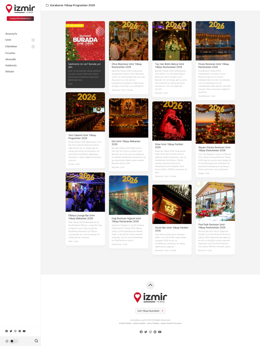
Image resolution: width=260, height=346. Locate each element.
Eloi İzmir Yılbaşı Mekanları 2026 (126, 143)
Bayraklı (158, 93)
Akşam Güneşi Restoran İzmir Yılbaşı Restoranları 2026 (214, 149)
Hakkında (11, 65)
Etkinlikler (11, 46)
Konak (130, 90)
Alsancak (116, 90)
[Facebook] (6, 331)
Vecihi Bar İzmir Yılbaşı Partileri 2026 (171, 229)
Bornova (202, 250)
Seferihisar (116, 244)
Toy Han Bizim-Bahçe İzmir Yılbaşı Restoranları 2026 (169, 65)
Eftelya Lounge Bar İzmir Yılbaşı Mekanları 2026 (81, 217)
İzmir (8, 39)
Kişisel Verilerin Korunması (171, 323)
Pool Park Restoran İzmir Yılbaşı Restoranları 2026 (211, 226)
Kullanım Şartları (139, 323)
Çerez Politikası (153, 323)
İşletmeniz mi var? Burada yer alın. (84, 65)
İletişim (9, 71)
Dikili (70, 241)
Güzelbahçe (203, 96)
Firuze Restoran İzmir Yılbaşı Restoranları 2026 (213, 65)
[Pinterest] (19, 331)
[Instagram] (15, 331)
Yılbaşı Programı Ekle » (20, 18)
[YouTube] (24, 331)
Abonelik (10, 59)
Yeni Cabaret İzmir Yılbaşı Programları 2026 (82, 136)
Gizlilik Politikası (125, 323)
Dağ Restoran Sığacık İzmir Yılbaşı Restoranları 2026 (126, 220)
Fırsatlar (10, 53)
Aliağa (201, 173)
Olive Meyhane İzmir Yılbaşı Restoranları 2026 (127, 65)
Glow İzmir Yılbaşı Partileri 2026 (169, 146)
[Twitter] (11, 331)
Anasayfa (11, 33)
